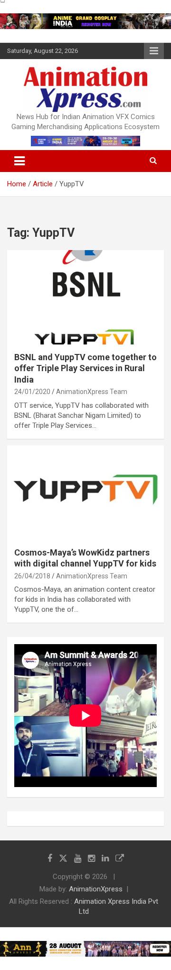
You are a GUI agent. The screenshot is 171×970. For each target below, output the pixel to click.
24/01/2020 (32, 391)
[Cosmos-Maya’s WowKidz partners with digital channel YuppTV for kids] (85, 492)
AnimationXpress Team (91, 391)
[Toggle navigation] (19, 161)
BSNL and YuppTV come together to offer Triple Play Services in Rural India (85, 368)
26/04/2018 (32, 576)
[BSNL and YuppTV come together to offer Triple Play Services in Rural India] (85, 297)
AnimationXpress (96, 889)
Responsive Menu (154, 51)
